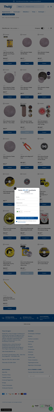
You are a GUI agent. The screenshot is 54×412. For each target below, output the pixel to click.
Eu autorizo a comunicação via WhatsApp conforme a (27, 221)
